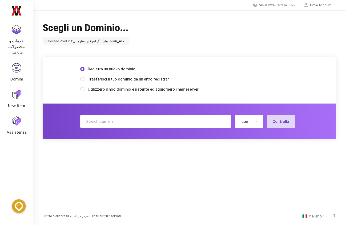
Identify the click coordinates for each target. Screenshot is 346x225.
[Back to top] (334, 215)
